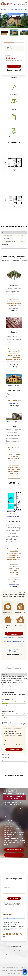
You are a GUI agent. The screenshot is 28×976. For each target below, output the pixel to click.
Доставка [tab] (4, 760)
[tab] (14, 762)
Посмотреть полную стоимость (14, 60)
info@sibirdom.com (11, 924)
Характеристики (10, 41)
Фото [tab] (3, 247)
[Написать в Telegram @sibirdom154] (25, 971)
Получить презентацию (14, 66)
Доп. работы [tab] (5, 757)
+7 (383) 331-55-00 (20, 4)
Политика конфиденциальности (14, 954)
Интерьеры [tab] (5, 244)
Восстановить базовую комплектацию (14, 641)
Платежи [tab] (4, 674)
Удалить (18, 385)
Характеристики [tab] (6, 232)
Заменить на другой (14, 308)
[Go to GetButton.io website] (24, 974)
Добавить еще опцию (14, 645)
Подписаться (14, 898)
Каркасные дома (19, 9)
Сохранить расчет (16, 650)
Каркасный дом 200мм (14, 400)
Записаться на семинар (14, 849)
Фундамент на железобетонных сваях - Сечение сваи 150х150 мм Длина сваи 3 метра (14, 302)
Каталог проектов (10, 9)
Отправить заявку (14, 749)
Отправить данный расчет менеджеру (14, 633)
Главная (3, 9)
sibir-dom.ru (19, 950)
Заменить (11, 385)
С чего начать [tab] (5, 754)
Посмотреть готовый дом (14, 70)
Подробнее (14, 855)
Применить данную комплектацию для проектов (14, 638)
